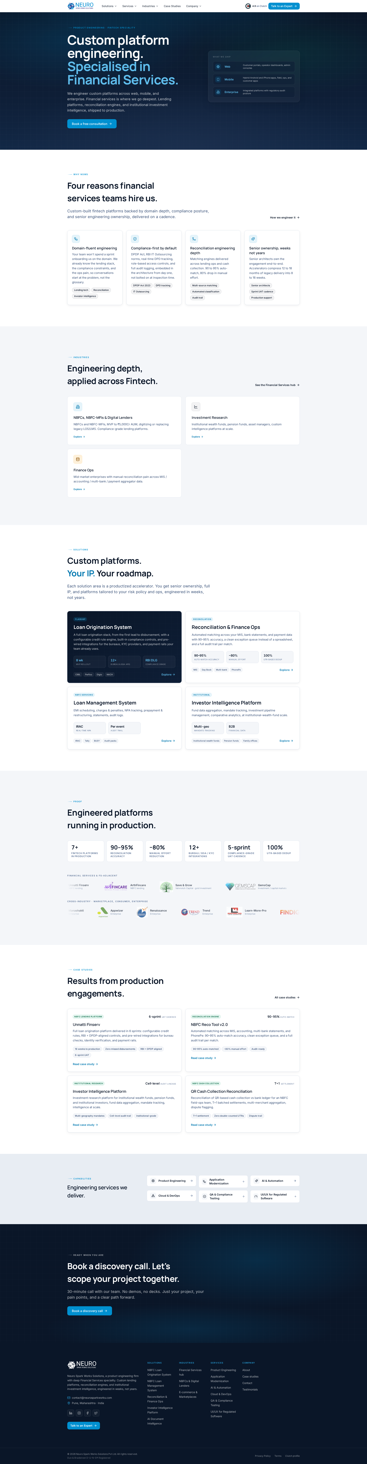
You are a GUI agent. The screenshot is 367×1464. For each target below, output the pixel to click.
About (246, 1370)
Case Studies (172, 6)
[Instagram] (79, 1413)
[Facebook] (87, 1413)
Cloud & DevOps (221, 1394)
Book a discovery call (87, 1311)
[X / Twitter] (96, 1413)
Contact (247, 1383)
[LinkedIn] (70, 1413)
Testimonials (250, 1389)
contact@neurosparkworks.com (92, 1397)
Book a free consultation (89, 124)
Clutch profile (292, 1455)
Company (192, 6)
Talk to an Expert (281, 6)
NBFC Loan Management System (155, 1385)
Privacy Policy (263, 1455)
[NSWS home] (80, 6)
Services (127, 6)
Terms (277, 1455)
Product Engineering (223, 1370)
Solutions (108, 6)
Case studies (250, 1376)
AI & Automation (221, 1387)
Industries (148, 6)
